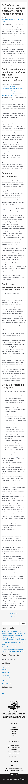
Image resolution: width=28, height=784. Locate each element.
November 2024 (6, 678)
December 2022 (6, 683)
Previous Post (14, 613)
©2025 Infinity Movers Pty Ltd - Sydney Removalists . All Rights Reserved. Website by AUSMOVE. (14, 779)
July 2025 (4, 669)
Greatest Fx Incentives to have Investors (13, 647)
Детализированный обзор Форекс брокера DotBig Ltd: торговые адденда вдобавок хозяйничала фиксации (13, 633)
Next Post (14, 616)
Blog (3, 693)
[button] (14, 11)
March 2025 (5, 672)
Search (4, 621)
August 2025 (5, 667)
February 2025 (6, 675)
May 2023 (4, 680)
